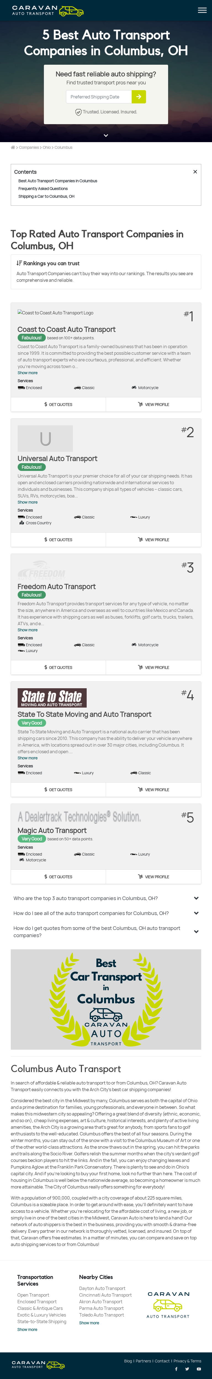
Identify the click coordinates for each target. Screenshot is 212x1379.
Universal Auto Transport (57, 458)
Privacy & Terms (187, 1361)
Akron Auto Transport (100, 1302)
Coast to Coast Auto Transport (67, 329)
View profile (156, 404)
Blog (128, 1361)
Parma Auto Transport (101, 1308)
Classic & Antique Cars (40, 1308)
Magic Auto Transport (52, 830)
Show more (28, 372)
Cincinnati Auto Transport (105, 1295)
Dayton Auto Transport (102, 1288)
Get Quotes (60, 404)
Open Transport (33, 1295)
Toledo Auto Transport (101, 1315)
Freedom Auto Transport (57, 586)
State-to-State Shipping (41, 1321)
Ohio (47, 147)
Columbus (63, 147)
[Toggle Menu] (202, 10)
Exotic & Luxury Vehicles (41, 1315)
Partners (143, 1361)
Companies (29, 147)
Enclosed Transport (37, 1302)
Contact (162, 1361)
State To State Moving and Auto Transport (85, 714)
